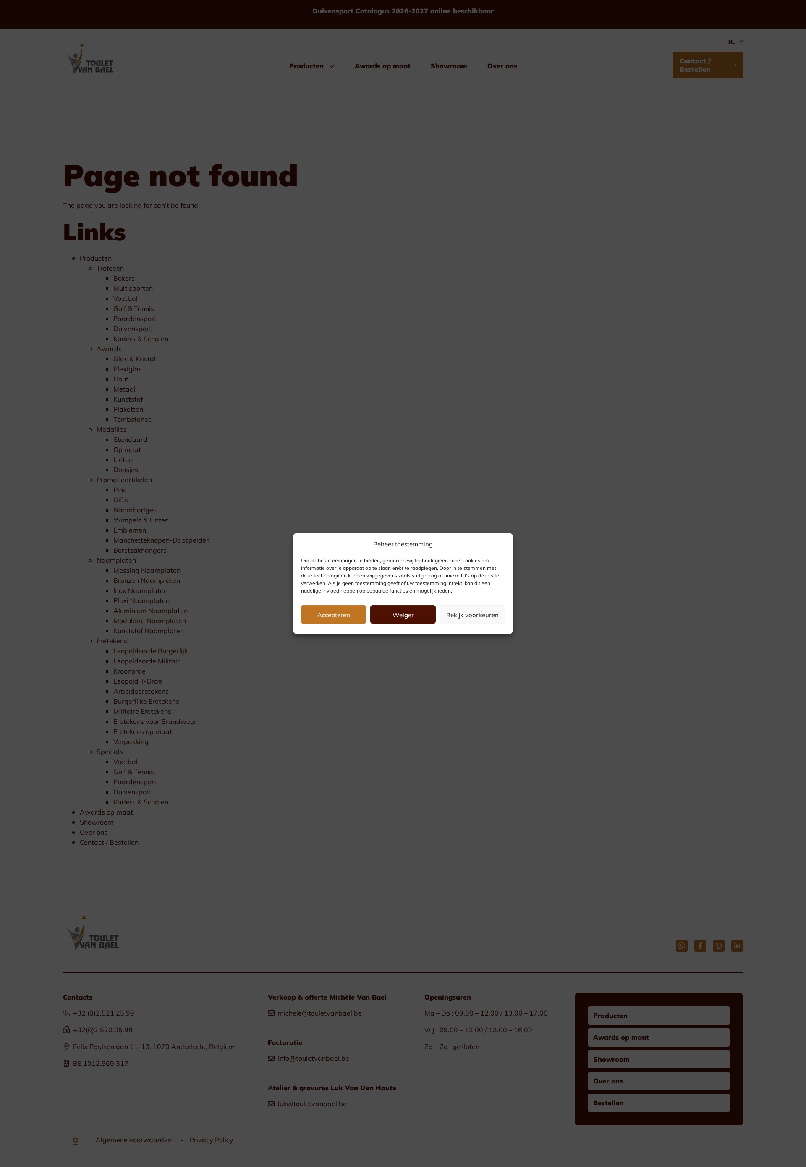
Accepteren (333, 614)
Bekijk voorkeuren (472, 614)
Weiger (403, 614)
